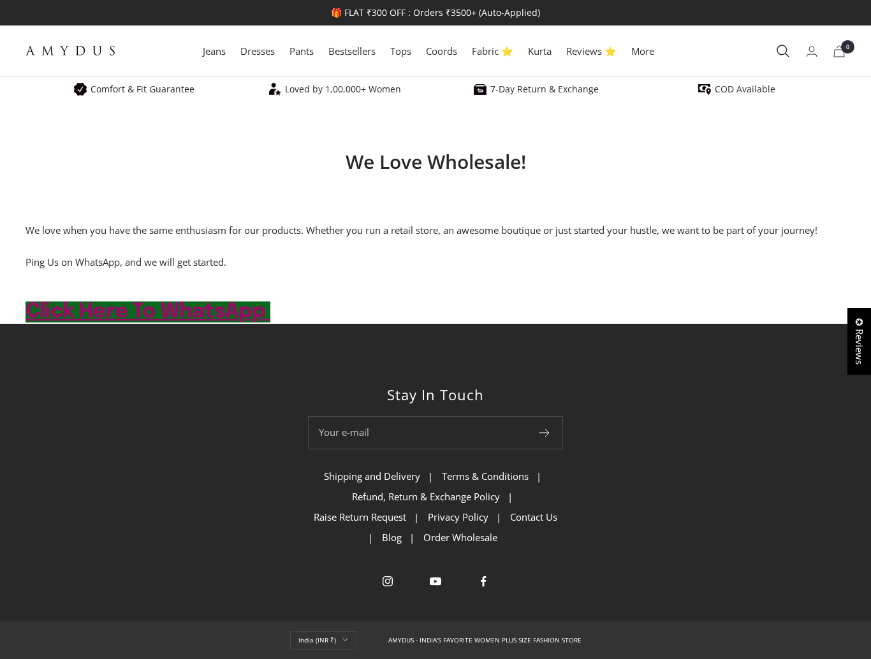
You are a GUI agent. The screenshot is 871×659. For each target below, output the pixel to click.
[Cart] (839, 51)
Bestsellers (352, 51)
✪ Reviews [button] (859, 341)
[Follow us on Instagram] (388, 581)
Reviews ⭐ (591, 51)
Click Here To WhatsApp (148, 311)
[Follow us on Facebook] (483, 581)
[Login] (811, 51)
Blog (392, 537)
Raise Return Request (360, 517)
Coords (441, 51)
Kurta (540, 51)
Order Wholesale (460, 537)
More (642, 51)
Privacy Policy (458, 517)
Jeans (214, 51)
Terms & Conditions (485, 476)
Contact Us (533, 517)
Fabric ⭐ (492, 51)
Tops (400, 51)
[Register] (544, 432)
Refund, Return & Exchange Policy (426, 496)
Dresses (257, 51)
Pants (301, 51)
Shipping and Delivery (372, 476)
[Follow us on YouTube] (435, 581)
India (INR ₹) (317, 639)
